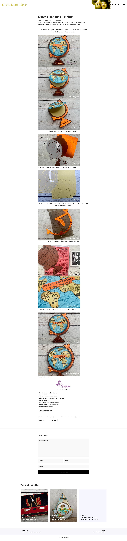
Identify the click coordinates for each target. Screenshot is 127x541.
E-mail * (67, 460)
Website (41, 466)
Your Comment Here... (44, 440)
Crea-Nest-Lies (48, 22)
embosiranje (69, 22)
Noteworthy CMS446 (53, 420)
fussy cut (80, 22)
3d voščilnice (42, 22)
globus (77, 416)
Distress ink (54, 22)
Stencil (49, 24)
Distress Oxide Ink (62, 22)
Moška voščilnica (42, 420)
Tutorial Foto (59, 24)
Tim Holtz (53, 24)
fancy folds (74, 22)
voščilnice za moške (75, 24)
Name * (41, 460)
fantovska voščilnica (69, 416)
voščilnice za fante (66, 24)
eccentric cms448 (59, 416)
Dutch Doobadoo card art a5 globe (46, 416)
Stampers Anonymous (43, 24)
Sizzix (83, 22)
